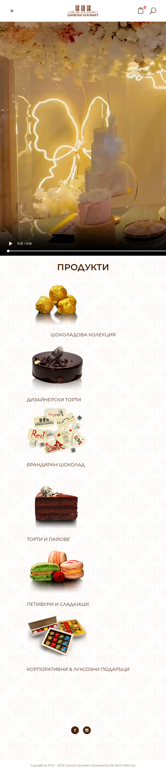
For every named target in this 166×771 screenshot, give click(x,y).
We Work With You (123, 765)
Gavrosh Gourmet (77, 765)
